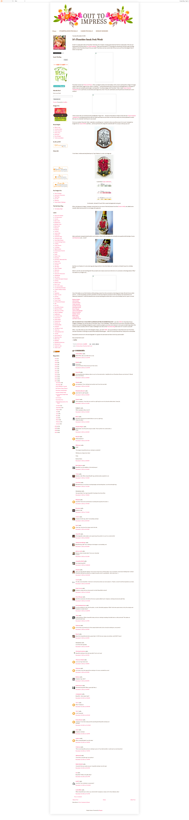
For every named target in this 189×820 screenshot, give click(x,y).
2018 (56, 366)
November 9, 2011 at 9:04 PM (82, 689)
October (58, 405)
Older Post (132, 799)
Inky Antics (57, 277)
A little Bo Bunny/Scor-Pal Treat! (62, 402)
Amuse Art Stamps (58, 215)
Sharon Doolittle (76, 312)
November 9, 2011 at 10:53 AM (83, 583)
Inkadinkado (57, 275)
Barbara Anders (76, 299)
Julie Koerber (75, 301)
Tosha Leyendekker (59, 138)
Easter (56, 252)
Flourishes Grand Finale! (61, 390)
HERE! (106, 329)
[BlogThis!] (94, 344)
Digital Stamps (57, 249)
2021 (56, 360)
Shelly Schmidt (79, 764)
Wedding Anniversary (59, 342)
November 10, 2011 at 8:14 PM (83, 768)
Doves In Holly (121, 206)
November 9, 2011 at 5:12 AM (82, 403)
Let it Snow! (58, 397)
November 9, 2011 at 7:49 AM (82, 503)
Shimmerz (56, 200)
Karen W (78, 372)
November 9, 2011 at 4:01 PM (82, 655)
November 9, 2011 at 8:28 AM (82, 537)
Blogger (100, 810)
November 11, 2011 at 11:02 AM (83, 785)
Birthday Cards (57, 224)
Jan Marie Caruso (76, 318)
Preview (55, 102)
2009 (56, 428)
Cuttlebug (56, 247)
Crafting (56, 243)
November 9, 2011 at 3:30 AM (82, 394)
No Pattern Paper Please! (62, 388)
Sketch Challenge (58, 312)
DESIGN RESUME (102, 31)
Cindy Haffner (75, 317)
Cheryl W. (78, 534)
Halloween (56, 270)
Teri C (77, 702)
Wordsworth (57, 344)
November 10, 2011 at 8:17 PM (83, 776)
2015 (56, 372)
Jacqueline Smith (80, 561)
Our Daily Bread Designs (60, 287)
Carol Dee (78, 482)
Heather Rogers (79, 426)
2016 (56, 370)
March (57, 419)
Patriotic (56, 296)
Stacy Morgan (75, 309)
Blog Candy (57, 226)
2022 (56, 358)
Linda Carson (79, 588)
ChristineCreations (80, 651)
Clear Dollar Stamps (58, 240)
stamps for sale (57, 346)
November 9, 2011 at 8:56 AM (82, 546)
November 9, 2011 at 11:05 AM (83, 592)
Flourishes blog (111, 326)
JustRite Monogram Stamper (61, 279)
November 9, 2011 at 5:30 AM (82, 412)
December (58, 382)
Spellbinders (57, 314)
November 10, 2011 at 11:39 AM (83, 725)
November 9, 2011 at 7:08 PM (82, 663)
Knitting (56, 280)
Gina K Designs (58, 193)
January (58, 423)
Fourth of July (57, 263)
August (58, 409)
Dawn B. (78, 399)
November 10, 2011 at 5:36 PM (83, 733)
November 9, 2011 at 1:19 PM (82, 620)
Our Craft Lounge (58, 286)
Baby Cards (57, 220)
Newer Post (75, 799)
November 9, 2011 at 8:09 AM (82, 520)
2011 (56, 380)
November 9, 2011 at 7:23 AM (82, 478)
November (58, 384)
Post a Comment (78, 796)
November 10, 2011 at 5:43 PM (83, 742)
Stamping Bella (57, 324)
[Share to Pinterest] (98, 344)
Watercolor (57, 338)
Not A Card (90, 346)
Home (54, 31)
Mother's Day (57, 282)
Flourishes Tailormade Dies (60, 259)
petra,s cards (79, 551)
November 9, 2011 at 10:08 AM (83, 565)
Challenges (57, 234)
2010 (56, 426)
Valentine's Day (58, 337)
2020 (56, 362)
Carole (77, 579)
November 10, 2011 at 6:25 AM (83, 715)
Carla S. (77, 516)
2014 (56, 374)
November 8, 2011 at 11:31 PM (83, 357)
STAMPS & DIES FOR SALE (68, 31)
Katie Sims (56, 134)
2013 (56, 376)
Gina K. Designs (58, 268)
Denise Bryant (79, 719)
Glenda (77, 382)
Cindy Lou (78, 747)
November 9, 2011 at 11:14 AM (83, 600)
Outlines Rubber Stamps (60, 289)
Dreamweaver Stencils (59, 250)
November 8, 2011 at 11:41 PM (83, 367)
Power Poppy (57, 300)
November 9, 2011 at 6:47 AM (82, 440)
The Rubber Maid (58, 208)
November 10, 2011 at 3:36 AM (83, 698)
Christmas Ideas (79, 346)
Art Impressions (58, 217)
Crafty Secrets (57, 245)
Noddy (77, 362)
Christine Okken (76, 302)
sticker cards (57, 347)
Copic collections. (106, 181)
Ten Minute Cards (58, 328)
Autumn (56, 219)
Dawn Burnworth (76, 307)
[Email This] (92, 344)
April (57, 417)
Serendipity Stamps (58, 307)
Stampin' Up (57, 323)
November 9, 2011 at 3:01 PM (82, 646)
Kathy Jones (57, 132)
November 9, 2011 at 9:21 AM (82, 556)
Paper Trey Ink (57, 294)
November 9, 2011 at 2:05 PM (82, 629)
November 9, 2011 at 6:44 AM (82, 432)
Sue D (77, 525)
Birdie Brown (57, 222)
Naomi (77, 634)
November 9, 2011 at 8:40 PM (82, 680)
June (57, 413)
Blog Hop (56, 227)
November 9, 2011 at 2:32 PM (82, 638)
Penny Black (57, 298)
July (57, 411)
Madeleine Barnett (80, 390)
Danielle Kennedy (76, 305)
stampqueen (79, 694)
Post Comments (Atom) (84, 802)
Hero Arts (56, 271)
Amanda (78, 569)
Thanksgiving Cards (59, 331)
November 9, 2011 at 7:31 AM (82, 486)
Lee (77, 772)
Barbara (78, 677)
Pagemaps (56, 293)
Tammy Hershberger (77, 310)
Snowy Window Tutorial (61, 386)
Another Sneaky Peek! (61, 392)
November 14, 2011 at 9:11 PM (83, 793)
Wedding (56, 340)
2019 (56, 364)
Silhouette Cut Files (59, 310)
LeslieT (77, 781)
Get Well (56, 264)
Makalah (78, 499)
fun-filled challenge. (91, 46)
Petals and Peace (88, 84)
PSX (55, 291)
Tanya (77, 615)
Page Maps (57, 197)
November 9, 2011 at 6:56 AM (82, 469)
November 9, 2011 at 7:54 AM (82, 512)
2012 (56, 378)
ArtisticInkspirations (81, 605)
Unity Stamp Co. (58, 335)
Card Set (56, 231)
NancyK (77, 436)
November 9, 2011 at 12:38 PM (83, 610)
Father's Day (57, 256)
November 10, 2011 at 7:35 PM (83, 751)
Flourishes (85, 346)
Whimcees (78, 445)
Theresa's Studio (80, 659)
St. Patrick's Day (58, 316)
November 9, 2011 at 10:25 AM (83, 575)
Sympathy (56, 326)
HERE (120, 321)
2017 (56, 368)
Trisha (77, 474)
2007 (56, 432)
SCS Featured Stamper (59, 301)
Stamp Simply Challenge (59, 202)
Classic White (82, 123)
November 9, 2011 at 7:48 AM (82, 495)
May (57, 415)
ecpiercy (78, 738)
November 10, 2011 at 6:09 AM (83, 706)
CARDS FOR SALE (87, 31)
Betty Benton (79, 465)
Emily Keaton (79, 685)
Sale (55, 303)
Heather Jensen (76, 313)
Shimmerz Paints (58, 308)
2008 (56, 430)
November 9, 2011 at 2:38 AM (82, 377)
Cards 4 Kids (57, 233)
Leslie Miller (79, 789)
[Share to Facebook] (97, 344)
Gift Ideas (56, 266)
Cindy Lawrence (76, 304)
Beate (77, 416)
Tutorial (56, 333)
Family (55, 254)
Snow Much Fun (59, 399)
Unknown (78, 625)
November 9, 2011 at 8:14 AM (82, 529)
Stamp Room (57, 317)
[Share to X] (95, 344)
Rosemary (78, 508)
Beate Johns (75, 315)
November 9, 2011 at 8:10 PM (82, 672)
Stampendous (57, 321)
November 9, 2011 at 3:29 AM (82, 386)
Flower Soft (57, 261)
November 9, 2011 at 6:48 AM (82, 460)
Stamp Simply (57, 319)
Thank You (56, 330)
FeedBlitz (65, 102)
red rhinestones (76, 237)
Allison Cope (57, 127)
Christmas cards (58, 238)
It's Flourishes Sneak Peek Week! (62, 395)
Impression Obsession (59, 195)
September (58, 407)
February (58, 421)
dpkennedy (78, 755)
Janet (77, 729)
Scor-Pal (56, 198)
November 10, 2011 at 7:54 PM (83, 759)
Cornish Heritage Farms (59, 242)
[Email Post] (90, 344)
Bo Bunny (56, 229)
